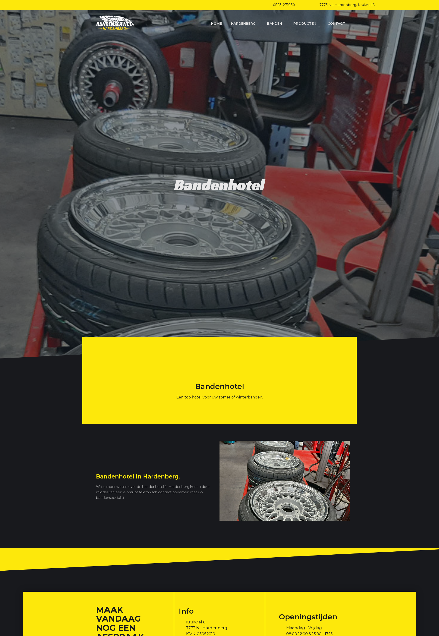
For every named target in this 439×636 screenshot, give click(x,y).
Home (216, 23)
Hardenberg (243, 23)
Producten (304, 23)
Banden (274, 23)
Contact (336, 23)
